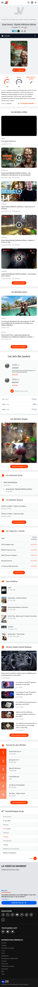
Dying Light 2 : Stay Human (16, 634)
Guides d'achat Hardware (19, 735)
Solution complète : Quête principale (12, 514)
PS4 (22, 27)
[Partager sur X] (18, 31)
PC (19, 27)
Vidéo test (20, 70)
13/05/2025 (34, 555)
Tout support (14, 27)
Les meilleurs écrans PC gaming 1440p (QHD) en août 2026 (26, 693)
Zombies (5, 837)
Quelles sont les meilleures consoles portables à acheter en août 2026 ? (26, 714)
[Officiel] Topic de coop (8, 550)
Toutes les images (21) (19, 466)
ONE (7, 19)
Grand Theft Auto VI (15, 751)
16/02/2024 (34, 566)
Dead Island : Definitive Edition (17, 598)
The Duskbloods (14, 777)
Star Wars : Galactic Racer (17, 793)
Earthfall (10, 627)
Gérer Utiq (4, 964)
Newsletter (4, 969)
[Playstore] (3, 931)
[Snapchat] (3, 919)
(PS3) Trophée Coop (7, 544)
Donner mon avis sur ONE (30, 78)
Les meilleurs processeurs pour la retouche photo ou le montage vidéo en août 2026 (26, 725)
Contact (3, 943)
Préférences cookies (7, 966)
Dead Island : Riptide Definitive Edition (19, 24)
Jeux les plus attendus (19, 802)
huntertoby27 (15, 368)
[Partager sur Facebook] (13, 31)
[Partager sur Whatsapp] (16, 31)
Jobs (2, 974)
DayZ (9, 587)
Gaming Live (16, 173)
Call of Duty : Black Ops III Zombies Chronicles (22, 616)
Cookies (4, 961)
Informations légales (7, 948)
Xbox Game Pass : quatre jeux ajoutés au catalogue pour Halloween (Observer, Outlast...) (17, 336)
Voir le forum (19, 572)
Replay (8, 140)
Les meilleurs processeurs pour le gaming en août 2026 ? (26, 703)
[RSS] (22, 914)
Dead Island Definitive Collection (18, 607)
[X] (7, 914)
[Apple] (7, 931)
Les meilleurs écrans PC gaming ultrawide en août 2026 (26, 683)
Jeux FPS (25, 19)
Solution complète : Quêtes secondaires (13, 506)
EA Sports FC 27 (14, 760)
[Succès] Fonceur (6, 561)
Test (7, 77)
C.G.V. (3, 953)
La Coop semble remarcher (9, 566)
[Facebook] (3, 914)
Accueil (3, 19)
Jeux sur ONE (19, 19)
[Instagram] (12, 914)
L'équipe (3, 945)
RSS (2, 971)
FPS (4, 829)
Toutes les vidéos (19, 283)
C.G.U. (3, 950)
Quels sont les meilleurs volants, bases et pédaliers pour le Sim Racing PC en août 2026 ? (18, 674)
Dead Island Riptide (10, 482)
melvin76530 (15, 382)
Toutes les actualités (19, 347)
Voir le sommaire (19, 522)
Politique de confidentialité (9, 958)
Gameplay (17, 240)
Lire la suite (15, 374)
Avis (18, 77)
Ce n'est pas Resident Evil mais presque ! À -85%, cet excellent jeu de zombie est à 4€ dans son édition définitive (18, 323)
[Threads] (31, 914)
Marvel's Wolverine (15, 768)
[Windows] (12, 931)
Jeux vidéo (12, 19)
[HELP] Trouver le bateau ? (9, 555)
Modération (4, 956)
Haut (31, 858)
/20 (36, 399)
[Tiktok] (26, 914)
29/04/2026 (34, 544)
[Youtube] (17, 914)
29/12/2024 (34, 560)
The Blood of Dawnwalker (17, 785)
